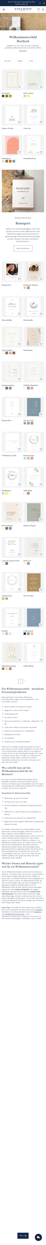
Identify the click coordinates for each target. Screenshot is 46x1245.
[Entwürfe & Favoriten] (39, 10)
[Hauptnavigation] (4, 10)
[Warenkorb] (43, 10)
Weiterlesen (23, 51)
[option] (3, 96)
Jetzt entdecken (23, 248)
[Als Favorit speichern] (19, 87)
